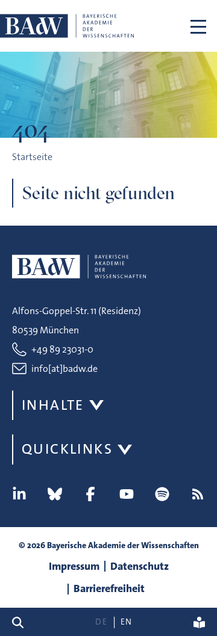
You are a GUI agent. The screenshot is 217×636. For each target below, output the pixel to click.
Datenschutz (139, 566)
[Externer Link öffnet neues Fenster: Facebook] (90, 494)
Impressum (74, 566)
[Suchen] (22, 622)
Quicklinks (67, 448)
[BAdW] (67, 26)
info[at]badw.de (64, 368)
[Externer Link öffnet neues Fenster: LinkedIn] (19, 494)
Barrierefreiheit (109, 588)
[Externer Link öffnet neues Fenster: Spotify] (162, 494)
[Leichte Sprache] (199, 622)
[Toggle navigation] (198, 26)
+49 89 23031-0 (62, 349)
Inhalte (53, 405)
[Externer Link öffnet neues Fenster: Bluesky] (55, 494)
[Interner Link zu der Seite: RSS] (198, 494)
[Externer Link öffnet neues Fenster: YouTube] (127, 494)
